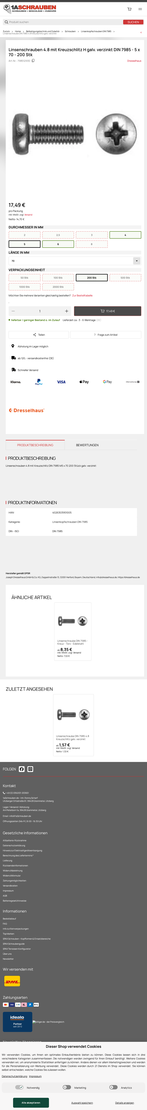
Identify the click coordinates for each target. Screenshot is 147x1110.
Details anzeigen (124, 1102)
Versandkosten (10, 885)
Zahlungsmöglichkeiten (14, 880)
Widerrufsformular (12, 875)
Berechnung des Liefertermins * (18, 855)
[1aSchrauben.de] (30, 9)
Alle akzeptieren (31, 1102)
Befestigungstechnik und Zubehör (43, 31)
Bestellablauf (9, 918)
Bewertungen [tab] (87, 445)
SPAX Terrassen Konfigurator (17, 948)
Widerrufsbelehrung (12, 870)
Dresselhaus (134, 60)
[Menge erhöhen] (66, 311)
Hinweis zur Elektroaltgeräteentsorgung (22, 850)
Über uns (7, 953)
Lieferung (7, 860)
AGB (5, 895)
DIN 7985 (57, 531)
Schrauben (70, 31)
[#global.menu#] (140, 9)
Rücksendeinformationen (15, 865)
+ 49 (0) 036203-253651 (17, 792)
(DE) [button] (98, 320)
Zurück (6, 31)
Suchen (133, 22)
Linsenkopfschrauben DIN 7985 (96, 31)
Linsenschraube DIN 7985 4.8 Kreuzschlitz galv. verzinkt (30, 33)
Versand (28, 214)
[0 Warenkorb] (129, 9)
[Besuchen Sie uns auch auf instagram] (30, 769)
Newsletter (8, 958)
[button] (72, 621)
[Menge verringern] (13, 311)
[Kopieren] (33, 60)
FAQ (5, 923)
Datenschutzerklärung (14, 845)
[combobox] (75, 261)
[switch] (19, 1087)
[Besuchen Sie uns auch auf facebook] (22, 769)
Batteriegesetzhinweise (14, 900)
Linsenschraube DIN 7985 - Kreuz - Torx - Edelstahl (72, 642)
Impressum (8, 890)
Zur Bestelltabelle (82, 295)
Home (18, 31)
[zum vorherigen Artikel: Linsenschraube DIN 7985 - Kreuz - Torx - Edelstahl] (141, 32)
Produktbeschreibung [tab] (35, 445)
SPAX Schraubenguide (14, 943)
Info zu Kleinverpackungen (16, 928)
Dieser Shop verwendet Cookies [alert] (73, 1046)
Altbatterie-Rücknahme (14, 840)
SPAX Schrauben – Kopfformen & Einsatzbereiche (27, 938)
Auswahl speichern (82, 1102)
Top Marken (8, 933)
